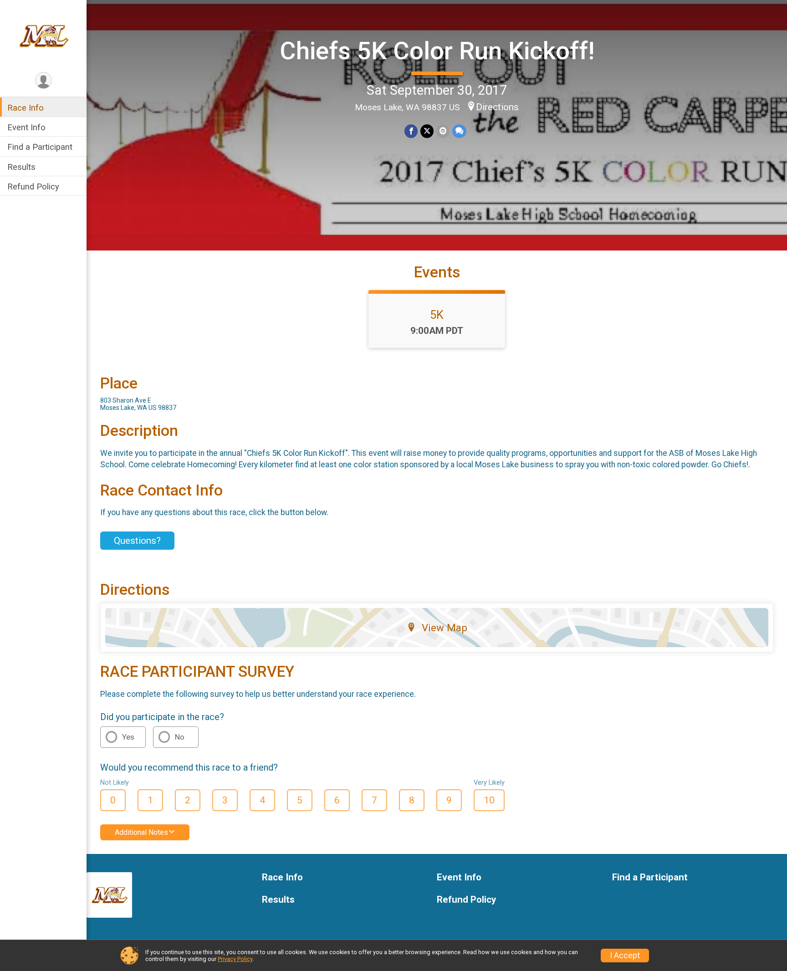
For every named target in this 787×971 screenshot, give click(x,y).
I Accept (625, 955)
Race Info (25, 107)
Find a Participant (39, 147)
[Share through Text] (459, 131)
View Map (444, 628)
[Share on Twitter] (427, 131)
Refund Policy (33, 186)
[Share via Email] (443, 131)
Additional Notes (141, 832)
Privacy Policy (235, 959)
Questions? (137, 540)
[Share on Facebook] (411, 131)
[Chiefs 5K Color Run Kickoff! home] (43, 35)
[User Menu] (43, 80)
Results (21, 167)
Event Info (26, 127)
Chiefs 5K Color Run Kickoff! (437, 50)
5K (437, 315)
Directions (497, 107)
